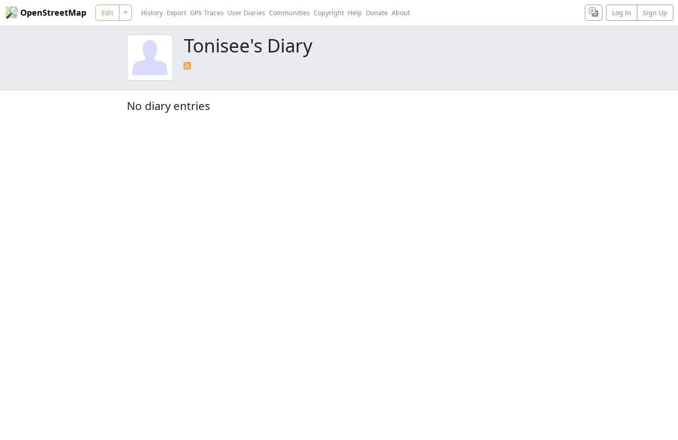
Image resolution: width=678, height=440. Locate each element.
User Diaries (246, 12)
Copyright (329, 12)
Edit (107, 12)
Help (355, 12)
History (152, 12)
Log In (621, 12)
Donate (377, 12)
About (401, 12)
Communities (289, 12)
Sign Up (655, 12)
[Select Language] (593, 13)
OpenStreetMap (53, 12)
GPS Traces (207, 12)
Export (176, 12)
